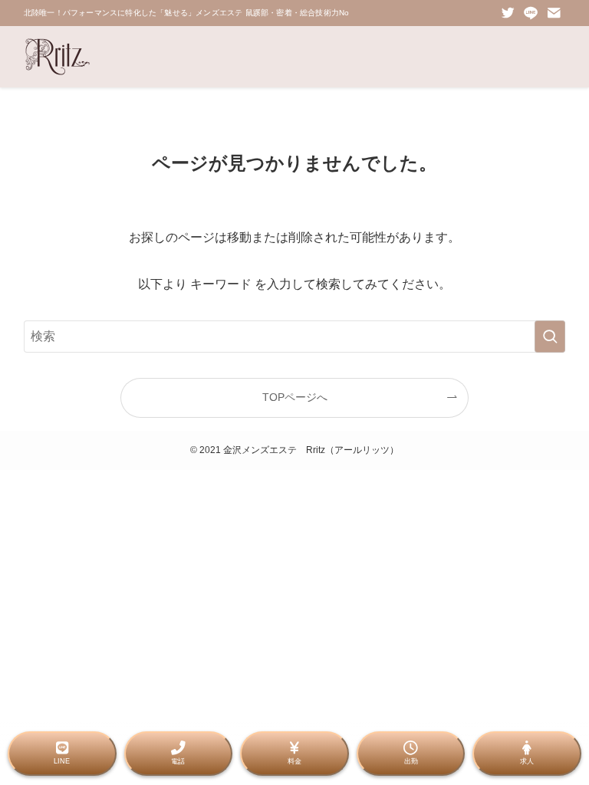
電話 (178, 761)
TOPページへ (294, 397)
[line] (530, 13)
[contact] (553, 13)
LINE (62, 761)
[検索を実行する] (550, 336)
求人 (527, 761)
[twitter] (507, 13)
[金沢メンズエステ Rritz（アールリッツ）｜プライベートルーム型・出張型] (58, 56)
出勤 (411, 761)
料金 (294, 761)
